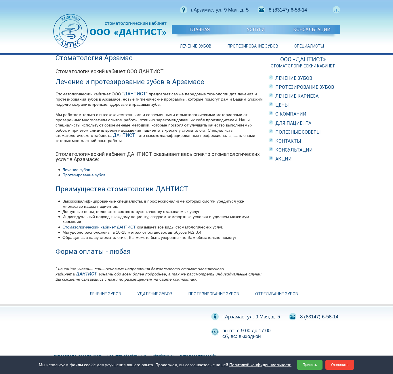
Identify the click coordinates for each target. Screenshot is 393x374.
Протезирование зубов (83, 175)
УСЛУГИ (256, 29)
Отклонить (339, 365)
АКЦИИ (283, 159)
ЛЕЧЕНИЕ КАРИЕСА (296, 96)
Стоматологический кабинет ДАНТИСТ (99, 227)
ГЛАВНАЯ (200, 29)
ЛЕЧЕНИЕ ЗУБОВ (195, 46)
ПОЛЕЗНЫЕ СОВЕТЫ (298, 132)
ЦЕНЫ (282, 105)
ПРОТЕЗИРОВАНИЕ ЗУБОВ (253, 46)
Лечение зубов (76, 169)
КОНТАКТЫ (288, 141)
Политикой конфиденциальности (260, 364)
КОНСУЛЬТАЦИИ (312, 29)
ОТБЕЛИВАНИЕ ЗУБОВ (276, 294)
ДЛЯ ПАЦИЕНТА (293, 123)
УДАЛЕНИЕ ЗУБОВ (154, 294)
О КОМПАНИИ (290, 114)
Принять (310, 365)
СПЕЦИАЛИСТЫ (309, 46)
